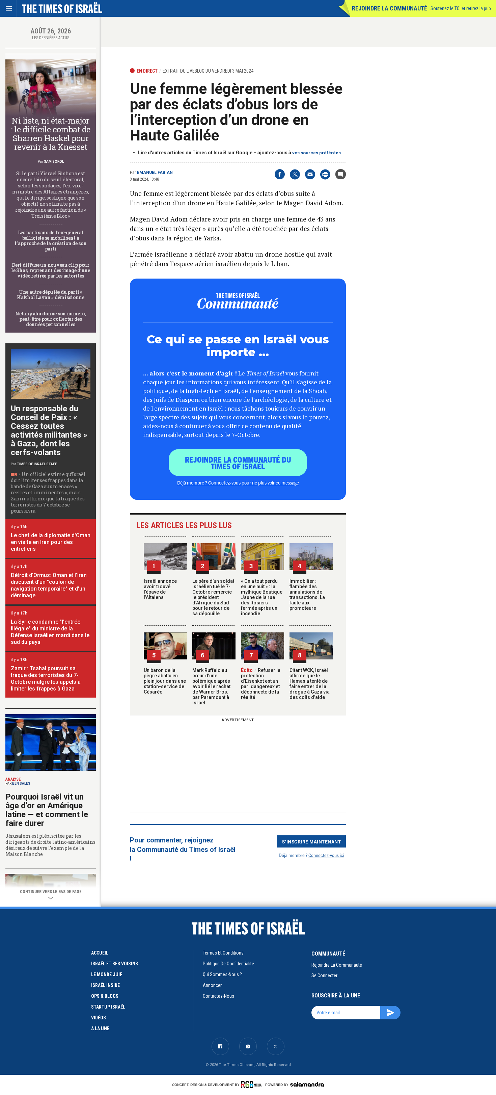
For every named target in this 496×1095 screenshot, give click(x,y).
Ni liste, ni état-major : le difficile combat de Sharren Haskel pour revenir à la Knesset (50, 133)
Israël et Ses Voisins (114, 963)
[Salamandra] (307, 1084)
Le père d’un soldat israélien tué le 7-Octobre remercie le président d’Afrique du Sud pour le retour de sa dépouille (213, 597)
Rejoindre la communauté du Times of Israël (238, 462)
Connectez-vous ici (326, 855)
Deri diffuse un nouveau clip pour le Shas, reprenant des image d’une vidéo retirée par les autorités (50, 270)
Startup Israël (108, 1007)
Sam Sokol (54, 161)
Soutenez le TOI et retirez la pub (461, 8)
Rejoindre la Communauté (389, 8)
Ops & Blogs (104, 996)
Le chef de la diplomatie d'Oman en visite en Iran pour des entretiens (50, 542)
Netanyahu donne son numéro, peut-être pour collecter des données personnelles (50, 319)
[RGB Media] (252, 1084)
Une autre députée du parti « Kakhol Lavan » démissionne (50, 295)
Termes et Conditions (223, 953)
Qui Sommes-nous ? (222, 974)
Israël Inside (105, 985)
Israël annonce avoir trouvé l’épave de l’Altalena (160, 589)
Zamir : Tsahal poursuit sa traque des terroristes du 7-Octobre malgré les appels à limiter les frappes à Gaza (46, 678)
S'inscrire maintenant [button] (311, 841)
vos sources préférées (316, 152)
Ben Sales (21, 783)
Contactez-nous (218, 996)
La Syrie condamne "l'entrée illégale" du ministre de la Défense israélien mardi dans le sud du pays (50, 632)
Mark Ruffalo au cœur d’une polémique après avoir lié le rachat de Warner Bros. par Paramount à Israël (211, 686)
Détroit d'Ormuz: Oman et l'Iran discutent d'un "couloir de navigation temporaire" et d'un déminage (49, 585)
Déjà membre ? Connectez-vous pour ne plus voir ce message (238, 482)
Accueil (99, 953)
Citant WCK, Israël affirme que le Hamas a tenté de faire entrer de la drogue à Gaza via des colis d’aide (310, 684)
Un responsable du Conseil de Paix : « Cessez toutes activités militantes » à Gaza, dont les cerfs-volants (49, 430)
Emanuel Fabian (155, 172)
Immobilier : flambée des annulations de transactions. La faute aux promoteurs (307, 594)
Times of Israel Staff (37, 464)
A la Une (100, 1028)
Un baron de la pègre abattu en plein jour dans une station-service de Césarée (165, 681)
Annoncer (212, 985)
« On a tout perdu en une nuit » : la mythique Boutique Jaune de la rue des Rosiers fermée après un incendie (261, 597)
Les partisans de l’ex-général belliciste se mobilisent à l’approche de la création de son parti (50, 240)
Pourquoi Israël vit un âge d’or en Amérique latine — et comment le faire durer (46, 810)
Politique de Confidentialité (228, 963)
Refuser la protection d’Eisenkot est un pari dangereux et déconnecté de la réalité (260, 684)
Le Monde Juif (106, 974)
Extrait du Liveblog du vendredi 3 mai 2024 (208, 71)
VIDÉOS (98, 1017)
